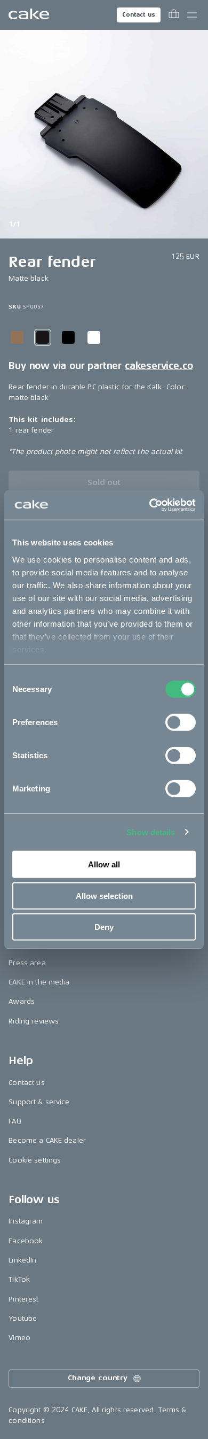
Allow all (104, 864)
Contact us (138, 14)
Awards (22, 1001)
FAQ (15, 1121)
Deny (104, 927)
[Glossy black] (68, 337)
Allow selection (104, 895)
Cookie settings (35, 1160)
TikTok (19, 1279)
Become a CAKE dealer (47, 1140)
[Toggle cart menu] (174, 15)
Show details (150, 831)
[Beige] (17, 337)
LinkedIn (22, 1260)
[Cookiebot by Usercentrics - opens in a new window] (149, 505)
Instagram (26, 1221)
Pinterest (23, 1299)
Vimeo (19, 1338)
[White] (93, 337)
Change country (97, 1378)
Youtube (23, 1318)
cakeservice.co (159, 365)
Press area (27, 963)
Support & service (39, 1102)
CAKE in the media (39, 982)
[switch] (180, 722)
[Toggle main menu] (192, 15)
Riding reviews (34, 1021)
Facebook (26, 1241)
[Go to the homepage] (29, 15)
